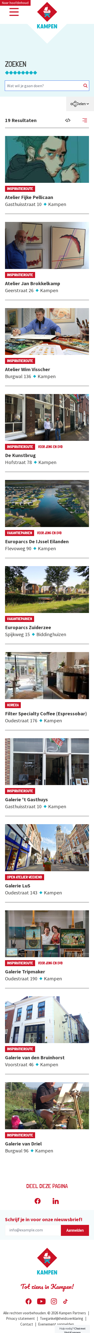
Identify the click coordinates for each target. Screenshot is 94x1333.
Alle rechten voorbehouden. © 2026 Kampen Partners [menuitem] (44, 1313)
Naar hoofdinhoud (15, 2)
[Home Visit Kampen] (47, 15)
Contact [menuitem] (26, 1324)
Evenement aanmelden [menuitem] (56, 1324)
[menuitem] (80, 104)
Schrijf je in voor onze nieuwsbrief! (43, 1219)
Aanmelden (75, 1230)
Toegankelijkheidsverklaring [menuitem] (61, 1318)
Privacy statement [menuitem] (20, 1318)
